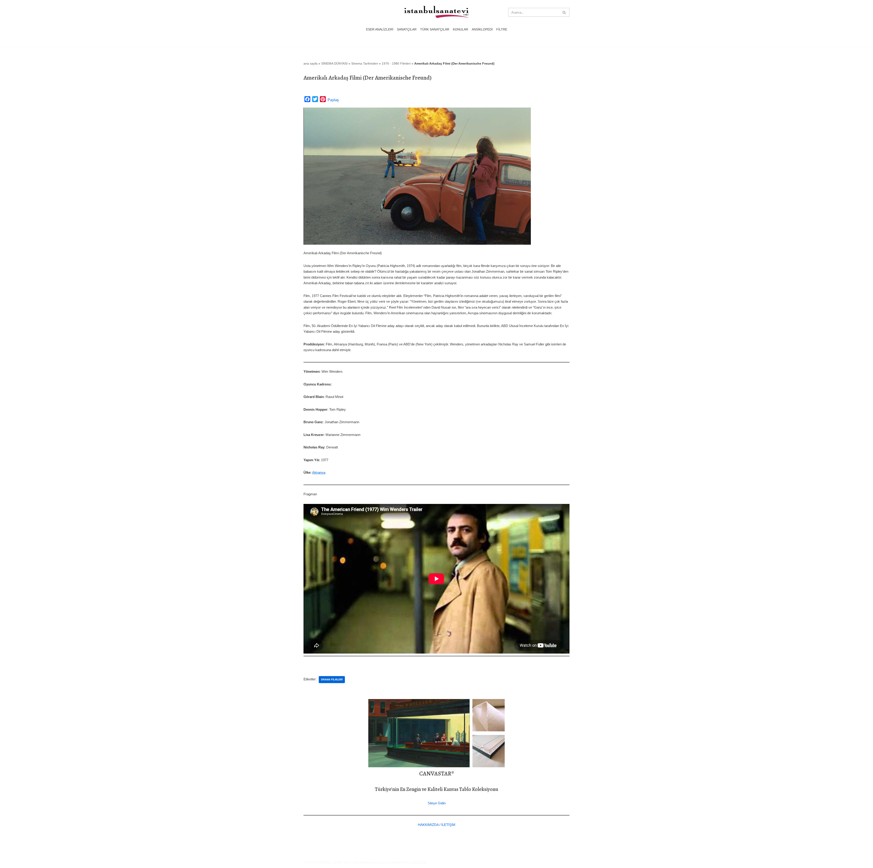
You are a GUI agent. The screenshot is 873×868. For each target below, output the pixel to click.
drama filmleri (332, 679)
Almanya (318, 472)
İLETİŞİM (448, 825)
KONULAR (460, 29)
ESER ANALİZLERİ (379, 29)
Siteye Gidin (437, 803)
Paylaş (333, 100)
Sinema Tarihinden (364, 63)
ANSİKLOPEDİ (482, 29)
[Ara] (564, 12)
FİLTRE (501, 29)
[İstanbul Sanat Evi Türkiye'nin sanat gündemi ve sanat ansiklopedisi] (436, 12)
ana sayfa (311, 63)
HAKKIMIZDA (428, 825)
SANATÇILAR (406, 29)
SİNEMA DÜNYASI (334, 63)
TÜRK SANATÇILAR (434, 29)
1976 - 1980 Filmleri (396, 63)
